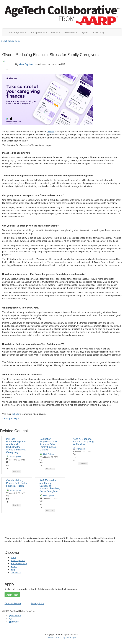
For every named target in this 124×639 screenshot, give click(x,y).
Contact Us (16, 572)
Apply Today (12, 594)
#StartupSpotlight (10, 418)
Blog (13, 569)
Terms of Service (13, 603)
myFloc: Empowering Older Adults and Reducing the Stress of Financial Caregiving (16, 445)
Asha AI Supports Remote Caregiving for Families (83, 441)
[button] (17, 32)
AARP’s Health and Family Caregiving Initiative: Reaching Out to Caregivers (49, 486)
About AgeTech (18, 560)
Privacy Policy (37, 603)
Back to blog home (12, 40)
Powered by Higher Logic (62, 637)
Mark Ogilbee (26, 64)
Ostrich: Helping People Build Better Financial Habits (16, 483)
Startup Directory (19, 563)
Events (14, 566)
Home (13, 557)
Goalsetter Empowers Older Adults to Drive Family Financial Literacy (48, 444)
